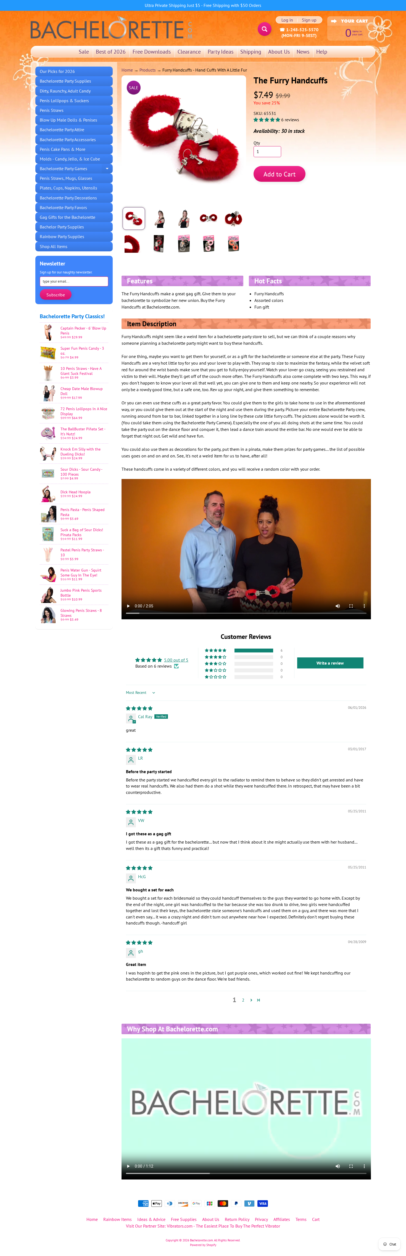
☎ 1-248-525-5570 (299, 29)
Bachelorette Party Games (76, 169)
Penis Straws (52, 110)
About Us (279, 51)
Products (147, 70)
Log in (287, 20)
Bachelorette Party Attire (62, 129)
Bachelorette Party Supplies (65, 81)
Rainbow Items (117, 1219)
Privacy (261, 1219)
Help (321, 51)
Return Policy (237, 1219)
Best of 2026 (111, 51)
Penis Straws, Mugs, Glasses (66, 178)
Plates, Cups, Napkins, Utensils (68, 188)
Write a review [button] (330, 663)
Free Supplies (184, 1219)
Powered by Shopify (203, 1245)
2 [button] (243, 1000)
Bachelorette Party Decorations (68, 198)
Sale (84, 51)
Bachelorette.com (201, 1240)
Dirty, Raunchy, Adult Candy (65, 91)
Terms (301, 1219)
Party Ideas (220, 51)
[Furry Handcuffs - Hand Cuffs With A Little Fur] (134, 218)
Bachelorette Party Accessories (68, 139)
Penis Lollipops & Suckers (64, 100)
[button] (267, 119)
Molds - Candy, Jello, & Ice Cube (70, 159)
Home (127, 70)
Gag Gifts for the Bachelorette (67, 217)
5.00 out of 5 (176, 660)
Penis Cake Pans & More (62, 149)
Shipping (250, 51)
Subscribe (55, 294)
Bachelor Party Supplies (62, 227)
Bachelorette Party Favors (63, 207)
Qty (257, 143)
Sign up (309, 20)
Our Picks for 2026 (57, 71)
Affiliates (281, 1219)
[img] (139, 708)
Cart (316, 1219)
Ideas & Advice (151, 1219)
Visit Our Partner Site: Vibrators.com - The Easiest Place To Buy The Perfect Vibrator (203, 1226)
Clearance (189, 51)
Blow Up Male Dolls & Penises (68, 120)
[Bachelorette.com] (111, 27)
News (303, 51)
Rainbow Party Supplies (62, 236)
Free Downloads (152, 51)
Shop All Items (53, 246)
